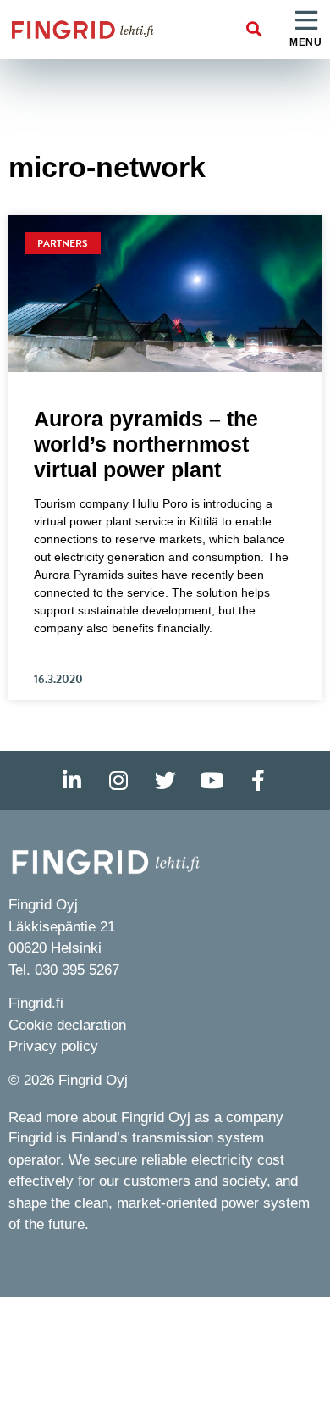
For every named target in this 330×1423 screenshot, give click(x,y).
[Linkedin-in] (72, 780)
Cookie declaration (67, 1025)
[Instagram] (118, 780)
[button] (254, 30)
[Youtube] (211, 780)
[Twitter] (165, 780)
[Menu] (306, 21)
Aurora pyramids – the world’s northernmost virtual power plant (146, 444)
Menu (305, 42)
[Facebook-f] (258, 780)
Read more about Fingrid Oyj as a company (145, 1117)
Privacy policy (53, 1046)
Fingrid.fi (35, 1003)
